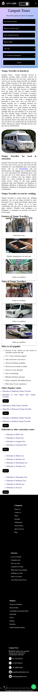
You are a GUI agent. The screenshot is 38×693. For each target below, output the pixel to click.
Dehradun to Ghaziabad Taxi (16, 445)
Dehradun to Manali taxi (15, 456)
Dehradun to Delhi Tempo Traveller (15, 405)
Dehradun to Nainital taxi (15, 484)
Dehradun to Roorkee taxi (15, 459)
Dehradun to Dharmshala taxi (16, 463)
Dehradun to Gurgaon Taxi (15, 441)
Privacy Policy (14, 608)
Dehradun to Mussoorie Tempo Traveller (17, 409)
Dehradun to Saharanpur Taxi (16, 477)
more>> (6, 401)
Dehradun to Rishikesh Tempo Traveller (17, 418)
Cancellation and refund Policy (19, 611)
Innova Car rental (16, 576)
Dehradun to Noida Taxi (15, 438)
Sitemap (12, 621)
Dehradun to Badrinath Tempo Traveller (17, 391)
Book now (23, 4)
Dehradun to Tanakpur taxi (15, 466)
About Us (17, 509)
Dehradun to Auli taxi (14, 488)
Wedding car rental (17, 573)
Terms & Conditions (16, 604)
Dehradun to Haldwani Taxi (16, 481)
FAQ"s (12, 617)
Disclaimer (13, 614)
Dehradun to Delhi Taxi (14, 434)
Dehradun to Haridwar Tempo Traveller (17, 421)
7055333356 (23, 169)
